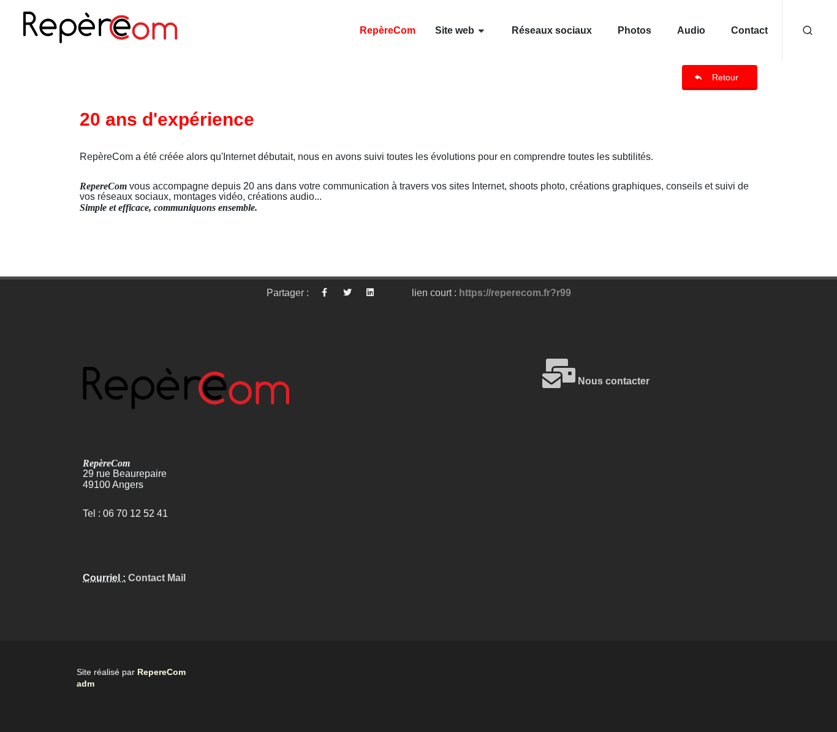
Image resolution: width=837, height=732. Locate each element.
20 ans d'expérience (167, 119)
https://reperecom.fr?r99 (515, 293)
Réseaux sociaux (552, 30)
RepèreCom (387, 30)
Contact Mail (156, 578)
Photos (634, 30)
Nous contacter (612, 381)
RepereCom (161, 672)
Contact (749, 30)
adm (85, 683)
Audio (691, 30)
